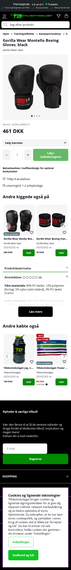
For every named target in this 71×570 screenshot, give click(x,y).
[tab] (34, 277)
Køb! (28, 252)
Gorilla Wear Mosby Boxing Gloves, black (28, 238)
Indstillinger (21, 542)
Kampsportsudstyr (50, 33)
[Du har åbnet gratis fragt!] (6, 155)
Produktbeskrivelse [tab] (17, 268)
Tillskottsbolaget (12, 372)
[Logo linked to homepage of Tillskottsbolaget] (32, 16)
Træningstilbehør (24, 33)
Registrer (35, 459)
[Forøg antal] (28, 155)
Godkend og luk (23, 555)
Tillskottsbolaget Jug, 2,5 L (19, 368)
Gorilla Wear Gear (13, 50)
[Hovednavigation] (4, 16)
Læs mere (35, 312)
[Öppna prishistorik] (46, 384)
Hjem (6, 33)
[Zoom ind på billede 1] (35, 87)
